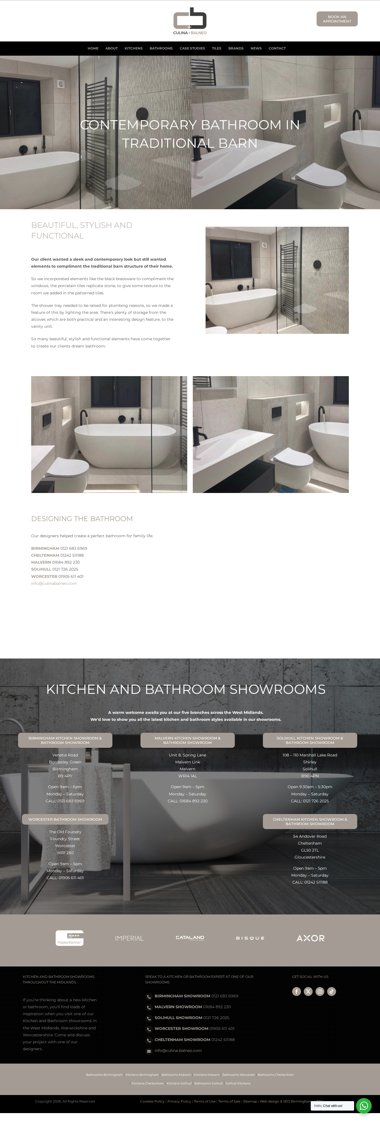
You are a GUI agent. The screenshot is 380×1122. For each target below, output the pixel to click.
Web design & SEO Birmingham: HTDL (292, 1101)
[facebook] (296, 991)
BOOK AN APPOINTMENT (337, 18)
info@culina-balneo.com (178, 1050)
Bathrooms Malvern (176, 1075)
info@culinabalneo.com (54, 583)
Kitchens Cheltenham (147, 1083)
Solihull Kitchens (237, 1083)
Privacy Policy (179, 1101)
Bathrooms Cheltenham (276, 1075)
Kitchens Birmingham (142, 1075)
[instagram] (319, 991)
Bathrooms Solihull (208, 1083)
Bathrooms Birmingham (104, 1075)
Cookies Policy (152, 1101)
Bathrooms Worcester (238, 1075)
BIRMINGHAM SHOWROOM (182, 995)
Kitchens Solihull (179, 1083)
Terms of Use (205, 1101)
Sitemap (250, 1101)
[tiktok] (331, 991)
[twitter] (308, 991)
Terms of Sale (229, 1101)
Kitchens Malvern (207, 1075)
